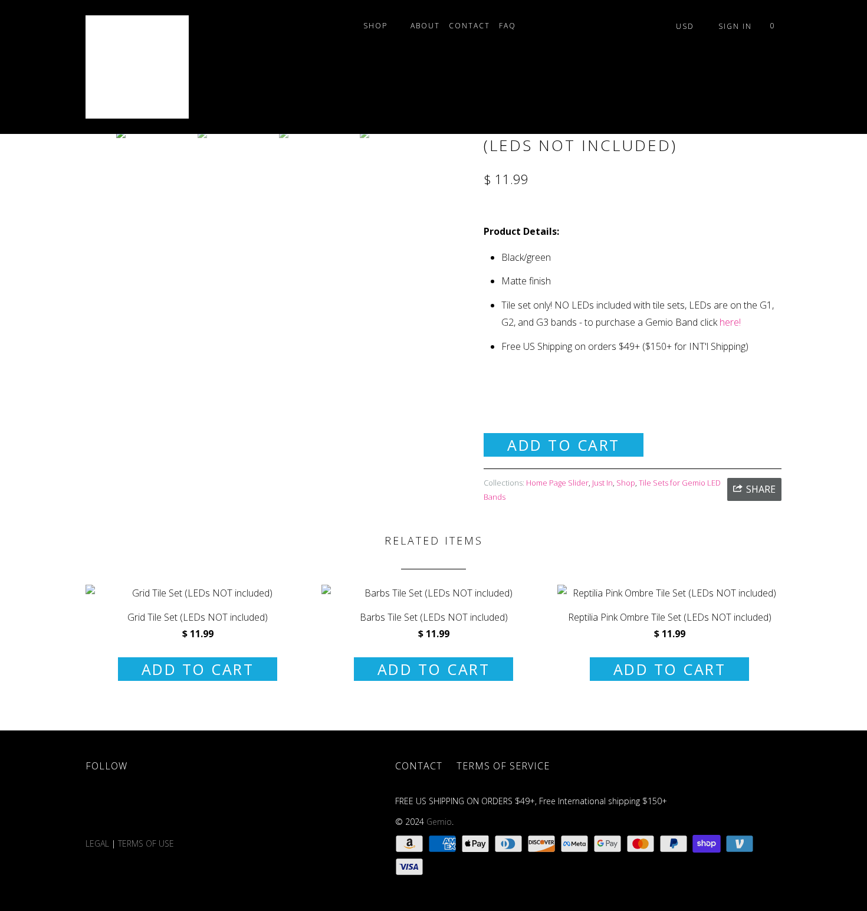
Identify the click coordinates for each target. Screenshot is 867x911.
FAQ (510, 26)
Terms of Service (503, 765)
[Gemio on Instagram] (238, 807)
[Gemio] (146, 67)
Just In (602, 482)
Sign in (735, 26)
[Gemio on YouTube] (170, 807)
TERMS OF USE (147, 843)
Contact (469, 26)
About (425, 26)
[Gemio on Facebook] (136, 807)
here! (730, 322)
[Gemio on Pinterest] (204, 807)
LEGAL (97, 843)
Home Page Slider (557, 482)
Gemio (439, 821)
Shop (378, 26)
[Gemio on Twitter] (101, 807)
